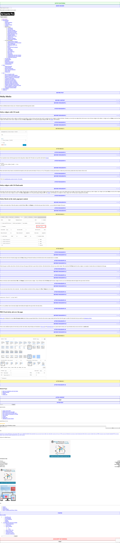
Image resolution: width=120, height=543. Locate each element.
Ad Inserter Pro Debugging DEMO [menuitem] (10, 522)
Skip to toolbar (3, 514)
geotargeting (89, 433)
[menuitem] (61, 536)
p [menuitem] (8, 527)
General (51, 119)
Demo (3, 65)
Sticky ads (2, 318)
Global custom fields (9, 62)
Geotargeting (10, 53)
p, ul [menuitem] (9, 528)
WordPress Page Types (12, 35)
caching (45, 433)
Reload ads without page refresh (11, 83)
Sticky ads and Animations (10, 69)
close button (54, 433)
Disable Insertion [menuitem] (9, 531)
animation (20, 433)
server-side (7, 434)
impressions (101, 433)
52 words (117, 263)
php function (117, 433)
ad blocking (2, 433)
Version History (5, 88)
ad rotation (6, 433)
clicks (47, 433)
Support (4, 506)
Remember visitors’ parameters (11, 82)
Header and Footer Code (12, 33)
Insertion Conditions (12, 38)
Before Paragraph (8, 66)
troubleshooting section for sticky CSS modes (13, 179)
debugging (68, 433)
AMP (18, 433)
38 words (117, 167)
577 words (117, 100)
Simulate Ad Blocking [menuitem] (10, 533)
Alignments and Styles (12, 32)
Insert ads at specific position (10, 80)
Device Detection (11, 51)
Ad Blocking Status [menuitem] (10, 532)
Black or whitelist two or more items (12, 77)
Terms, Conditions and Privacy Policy (9, 510)
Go (112, 428)
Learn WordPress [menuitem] (8, 519)
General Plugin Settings (12, 39)
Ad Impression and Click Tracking (14, 55)
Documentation (5, 20)
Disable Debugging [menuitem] (10, 523)
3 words (118, 294)
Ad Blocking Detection (12, 57)
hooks (96, 433)
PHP (114, 433)
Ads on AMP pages (11, 43)
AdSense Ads (10, 37)
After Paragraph (8, 67)
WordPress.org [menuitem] (8, 517)
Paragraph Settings (11, 34)
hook (94, 433)
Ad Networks (7, 58)
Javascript (108, 433)
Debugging (7, 60)
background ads (50, 326)
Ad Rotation (10, 49)
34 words (117, 323)
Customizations (8, 59)
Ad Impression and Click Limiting (14, 56)
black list (42, 433)
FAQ (3, 73)
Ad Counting (10, 50)
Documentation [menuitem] (8, 518)
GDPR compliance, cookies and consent (13, 85)
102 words (117, 188)
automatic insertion (25, 433)
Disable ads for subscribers (10, 79)
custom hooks (64, 433)
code (57, 433)
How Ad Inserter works (9, 74)
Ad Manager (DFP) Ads (12, 44)
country (59, 433)
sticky (16, 434)
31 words (117, 202)
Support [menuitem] (6, 520)
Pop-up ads (43, 326)
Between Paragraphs (9, 68)
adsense (11, 433)
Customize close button (9, 78)
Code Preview (10, 29)
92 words (117, 115)
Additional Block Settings (13, 41)
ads (9, 433)
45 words (117, 315)
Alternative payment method (10, 87)
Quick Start (7, 23)
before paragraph (32, 433)
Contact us (4, 89)
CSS (61, 433)
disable (76, 433)
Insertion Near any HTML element (14, 42)
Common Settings (8, 24)
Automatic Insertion (11, 30)
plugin (1, 434)
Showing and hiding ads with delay (12, 84)
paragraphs (111, 433)
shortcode (13, 434)
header (92, 433)
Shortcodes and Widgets (12, 31)
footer (86, 433)
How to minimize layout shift (10, 86)
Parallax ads (7, 71)
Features (6, 21)
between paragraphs (38, 433)
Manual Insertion (5, 392)
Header (47, 157)
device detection (72, 433)
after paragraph (15, 433)
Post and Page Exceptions (13, 47)
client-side (50, 433)
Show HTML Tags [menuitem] (9, 530)
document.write (80, 433)
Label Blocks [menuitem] (8, 525)
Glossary (6, 25)
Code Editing (10, 28)
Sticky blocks (7, 70)
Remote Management (9, 61)
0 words (118, 210)
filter (84, 433)
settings (10, 434)
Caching (9, 48)
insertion (104, 433)
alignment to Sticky (88, 318)
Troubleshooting (8, 64)
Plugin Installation (8, 22)
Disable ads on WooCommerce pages (12, 76)
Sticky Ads (10, 52)
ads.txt (9, 46)
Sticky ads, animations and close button (10, 391)
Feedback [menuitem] (7, 521)
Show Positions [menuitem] (9, 526)
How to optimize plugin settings (11, 75)
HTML (98, 433)
